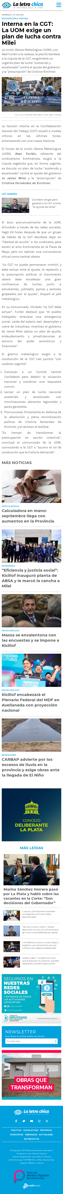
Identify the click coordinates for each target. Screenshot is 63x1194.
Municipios (16, 1134)
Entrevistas (31, 1139)
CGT (22, 115)
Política (16, 1130)
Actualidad (46, 1134)
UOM (45, 115)
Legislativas (30, 1130)
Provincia (46, 1130)
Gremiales (31, 1134)
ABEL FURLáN (55, 115)
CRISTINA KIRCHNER (33, 115)
